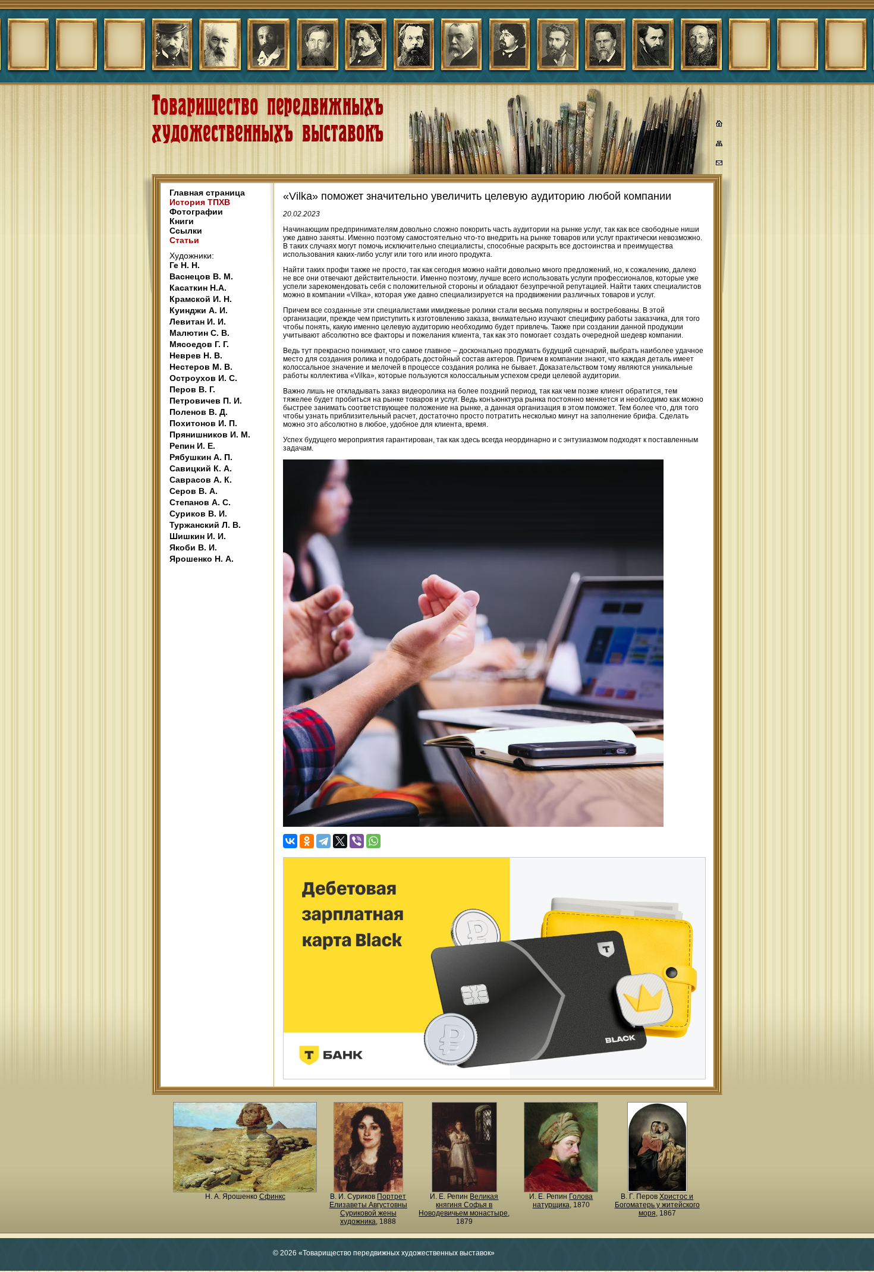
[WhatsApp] (373, 841)
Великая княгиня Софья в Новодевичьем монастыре (463, 1204)
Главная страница (207, 192)
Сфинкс (272, 1196)
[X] (340, 841)
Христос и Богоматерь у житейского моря (657, 1204)
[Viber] (357, 841)
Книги (181, 221)
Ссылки (185, 230)
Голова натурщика (563, 1200)
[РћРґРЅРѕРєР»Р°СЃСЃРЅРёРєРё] (307, 841)
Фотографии (196, 211)
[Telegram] (323, 841)
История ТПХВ (199, 202)
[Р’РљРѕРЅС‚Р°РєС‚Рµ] (290, 841)
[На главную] (719, 125)
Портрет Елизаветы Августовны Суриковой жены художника (368, 1209)
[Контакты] (719, 164)
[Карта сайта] (719, 145)
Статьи (184, 240)
